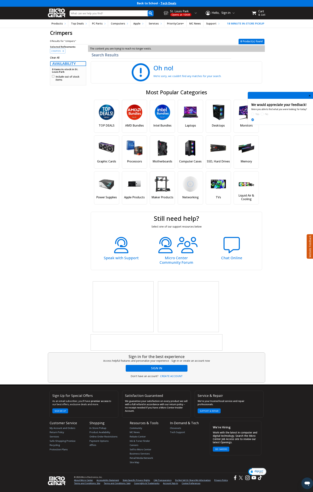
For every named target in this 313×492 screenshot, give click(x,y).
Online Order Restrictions (103, 436)
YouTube (254, 477)
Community (136, 428)
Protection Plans (59, 449)
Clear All (54, 57)
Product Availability (99, 432)
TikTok (259, 477)
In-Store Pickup (97, 428)
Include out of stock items (67, 78)
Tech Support (177, 432)
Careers (134, 445)
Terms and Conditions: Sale (117, 483)
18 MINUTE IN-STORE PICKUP (245, 23)
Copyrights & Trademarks (146, 483)
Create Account (171, 376)
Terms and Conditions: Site (87, 483)
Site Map (134, 462)
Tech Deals (168, 3)
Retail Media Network (141, 458)
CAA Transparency (163, 480)
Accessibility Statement (108, 480)
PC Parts (97, 23)
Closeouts (175, 428)
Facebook (235, 477)
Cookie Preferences (191, 483)
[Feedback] (309, 246)
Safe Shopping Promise (63, 441)
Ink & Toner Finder (140, 441)
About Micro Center (83, 480)
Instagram (247, 477)
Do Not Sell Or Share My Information (193, 480)
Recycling (55, 445)
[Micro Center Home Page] (57, 11)
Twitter (241, 477)
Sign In (156, 368)
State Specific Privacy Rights (136, 480)
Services (154, 23)
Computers (118, 23)
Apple (136, 23)
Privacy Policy (221, 480)
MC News (195, 23)
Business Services (140, 453)
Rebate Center (138, 436)
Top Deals (77, 23)
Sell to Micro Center (140, 449)
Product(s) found (251, 41)
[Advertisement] (123, 307)
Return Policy (57, 432)
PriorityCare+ (175, 23)
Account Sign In (170, 483)
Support (211, 23)
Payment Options (99, 441)
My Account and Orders (62, 428)
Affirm (92, 445)
